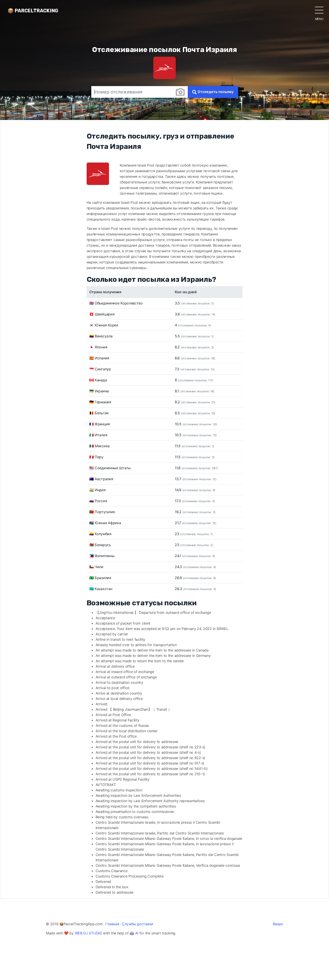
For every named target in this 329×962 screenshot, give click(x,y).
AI (136, 933)
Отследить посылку (215, 92)
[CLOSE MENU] (319, 10)
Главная (112, 924)
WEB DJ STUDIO (88, 933)
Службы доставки (137, 924)
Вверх (278, 924)
